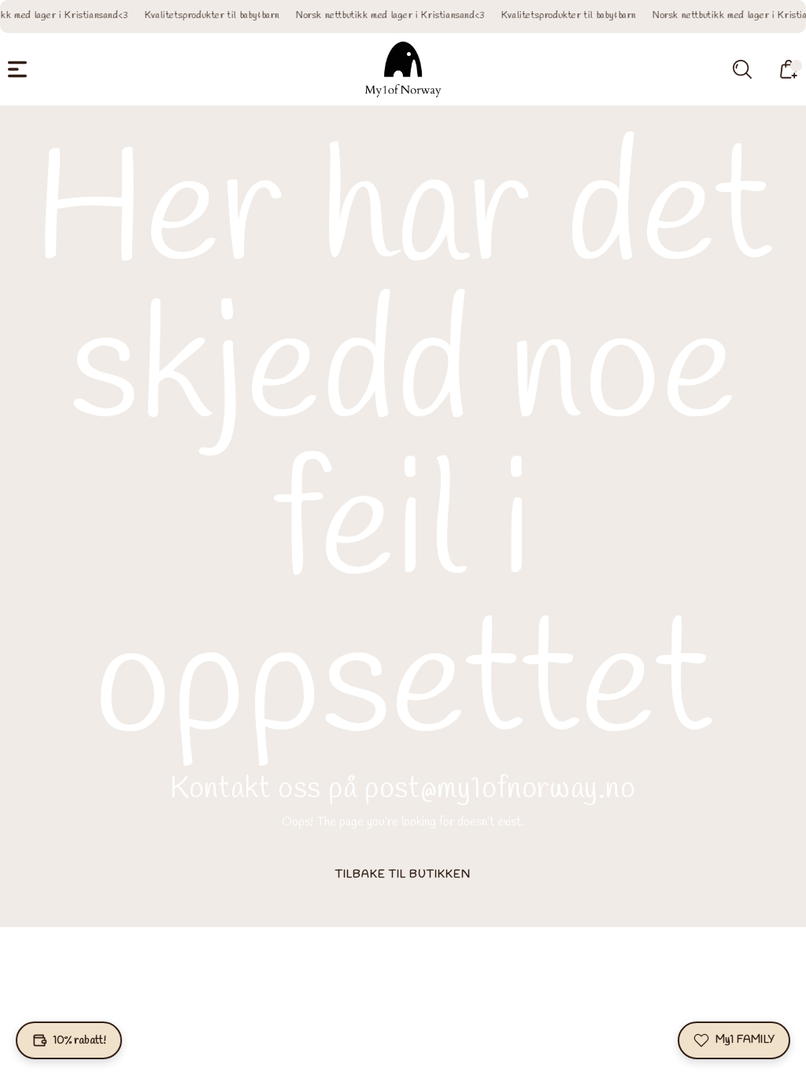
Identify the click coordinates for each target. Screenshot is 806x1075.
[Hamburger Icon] (17, 69)
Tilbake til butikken (403, 874)
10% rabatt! (80, 1040)
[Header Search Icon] (742, 69)
